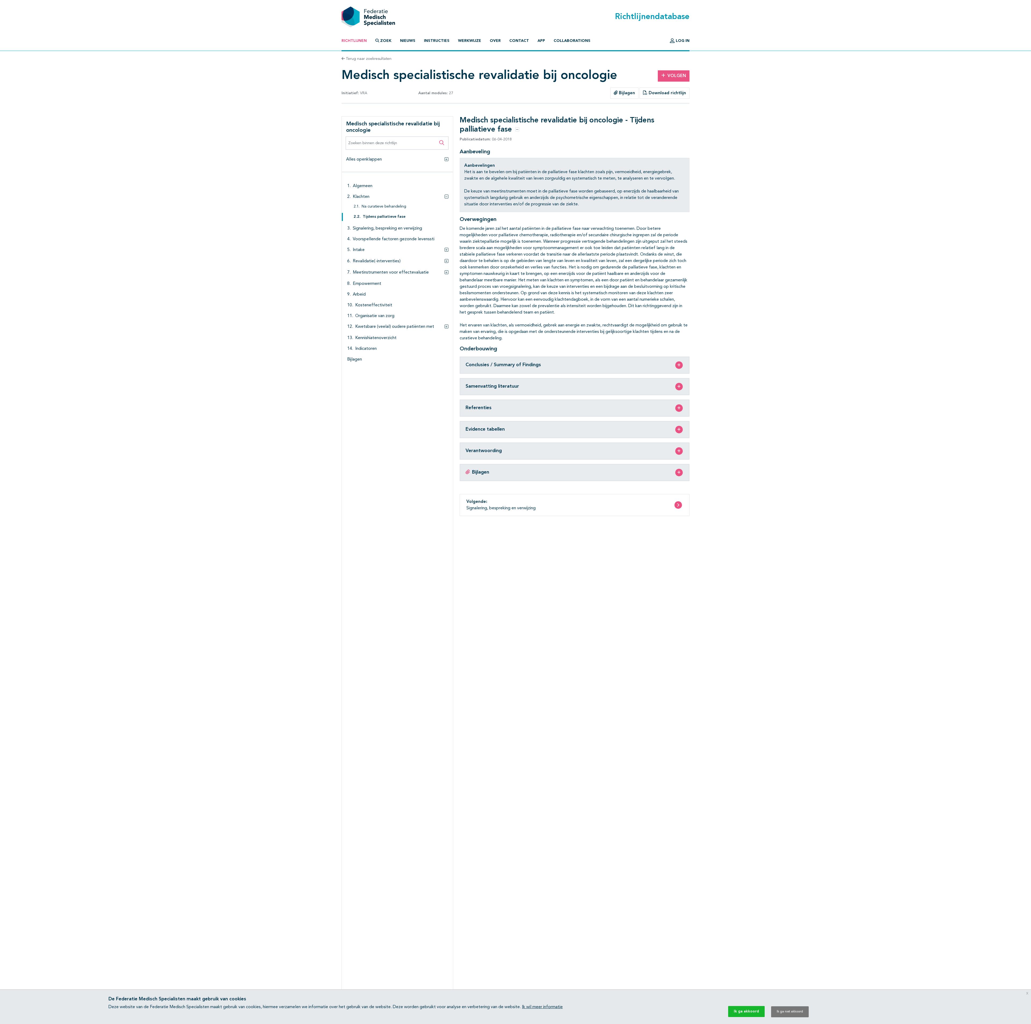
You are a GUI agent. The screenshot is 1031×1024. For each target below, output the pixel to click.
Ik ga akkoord (746, 1011)
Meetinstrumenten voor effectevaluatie (391, 272)
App (541, 41)
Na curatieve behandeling (384, 207)
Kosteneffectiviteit (373, 305)
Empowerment (367, 284)
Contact (519, 41)
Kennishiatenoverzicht (376, 338)
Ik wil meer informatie (542, 1007)
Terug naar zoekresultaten (368, 59)
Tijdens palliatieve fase (384, 217)
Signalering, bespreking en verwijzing (387, 228)
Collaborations (572, 41)
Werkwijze (469, 41)
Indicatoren (366, 349)
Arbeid (359, 294)
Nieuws (407, 41)
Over (495, 41)
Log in (682, 41)
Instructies (436, 41)
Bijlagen (626, 93)
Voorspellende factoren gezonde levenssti (393, 239)
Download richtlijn (666, 93)
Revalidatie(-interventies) (377, 261)
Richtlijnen (354, 41)
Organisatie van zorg (374, 316)
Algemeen (362, 186)
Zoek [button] (385, 41)
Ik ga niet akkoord (790, 1011)
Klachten (361, 197)
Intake (359, 250)
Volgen (676, 76)
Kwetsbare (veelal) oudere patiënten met (394, 327)
